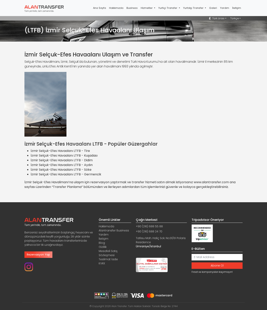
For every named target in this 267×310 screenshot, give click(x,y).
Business (132, 8)
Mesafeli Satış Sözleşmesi (108, 253)
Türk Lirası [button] (217, 18)
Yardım (224, 8)
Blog (102, 243)
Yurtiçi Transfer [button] (168, 8)
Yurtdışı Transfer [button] (193, 8)
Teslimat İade (108, 259)
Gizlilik (103, 247)
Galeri (213, 8)
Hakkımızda (116, 8)
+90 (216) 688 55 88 (149, 226)
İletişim (236, 8)
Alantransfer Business (114, 230)
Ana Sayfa (99, 8)
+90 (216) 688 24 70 (149, 231)
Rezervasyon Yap (38, 255)
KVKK (102, 263)
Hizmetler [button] (147, 8)
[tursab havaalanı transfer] (152, 265)
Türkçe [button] (234, 18)
